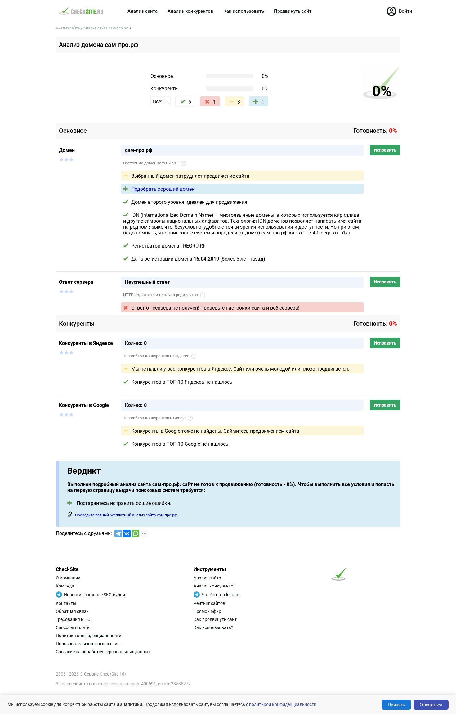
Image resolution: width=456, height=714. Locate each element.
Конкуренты (164, 88)
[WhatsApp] (135, 533)
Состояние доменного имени (153, 163)
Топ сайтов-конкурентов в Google (157, 418)
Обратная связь (72, 611)
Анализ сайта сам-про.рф (106, 28)
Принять (396, 704)
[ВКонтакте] (127, 533)
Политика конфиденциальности (88, 635)
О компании (68, 577)
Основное (161, 76)
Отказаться (431, 704)
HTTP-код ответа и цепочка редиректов (163, 294)
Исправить (385, 150)
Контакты (66, 603)
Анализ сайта (142, 11)
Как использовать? (213, 627)
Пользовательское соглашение (87, 643)
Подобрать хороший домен (162, 189)
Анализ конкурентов (190, 11)
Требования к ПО (73, 619)
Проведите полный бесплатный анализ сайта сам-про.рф (126, 515)
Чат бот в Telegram (220, 594)
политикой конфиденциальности (282, 704)
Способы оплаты (73, 627)
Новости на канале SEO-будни (94, 594)
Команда (65, 585)
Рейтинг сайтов (209, 603)
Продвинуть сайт (292, 11)
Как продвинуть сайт (215, 619)
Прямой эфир (207, 611)
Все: (161, 102)
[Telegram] (118, 533)
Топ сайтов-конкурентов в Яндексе (158, 356)
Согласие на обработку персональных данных (103, 651)
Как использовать (243, 11)
